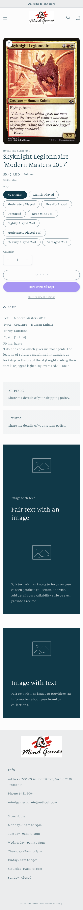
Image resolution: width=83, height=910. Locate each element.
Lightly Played (43, 194)
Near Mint (15, 194)
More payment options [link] (41, 296)
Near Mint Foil (43, 213)
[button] (5, 17)
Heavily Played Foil (22, 242)
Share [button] (12, 306)
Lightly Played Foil (21, 223)
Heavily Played (57, 204)
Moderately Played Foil (25, 232)
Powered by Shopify (53, 903)
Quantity (8, 251)
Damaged (14, 213)
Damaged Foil (57, 242)
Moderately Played (21, 204)
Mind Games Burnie (36, 903)
